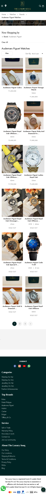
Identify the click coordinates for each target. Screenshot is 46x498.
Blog (3, 468)
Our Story (5, 450)
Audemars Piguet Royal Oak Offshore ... (12, 132)
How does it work (8, 434)
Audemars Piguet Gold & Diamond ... (12, 307)
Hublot (4, 408)
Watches (13, 14)
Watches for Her (7, 377)
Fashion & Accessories (10, 389)
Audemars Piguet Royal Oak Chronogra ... (12, 220)
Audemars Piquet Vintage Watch (34, 89)
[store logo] (22, 6)
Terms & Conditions (9, 459)
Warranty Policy (7, 431)
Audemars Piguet (8, 405)
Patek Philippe (6, 402)
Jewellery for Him (8, 386)
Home (4, 14)
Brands (22, 14)
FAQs (4, 465)
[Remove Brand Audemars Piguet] (2, 36)
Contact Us (6, 437)
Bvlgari (4, 414)
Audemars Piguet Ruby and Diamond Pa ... (33, 132)
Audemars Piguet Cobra (12, 88)
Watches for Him (8, 380)
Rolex (3, 399)
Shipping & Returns (8, 456)
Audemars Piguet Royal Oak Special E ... (12, 263)
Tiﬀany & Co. (6, 417)
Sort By (28, 53)
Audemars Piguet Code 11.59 (34, 263)
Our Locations (7, 453)
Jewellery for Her (8, 383)
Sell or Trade (6, 428)
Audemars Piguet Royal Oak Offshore (34, 307)
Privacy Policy (6, 462)
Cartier (4, 411)
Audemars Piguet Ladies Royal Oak (33, 176)
